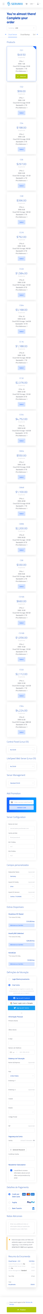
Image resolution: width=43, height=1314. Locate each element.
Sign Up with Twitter (23, 1008)
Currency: (13, 28)
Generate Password (19, 1150)
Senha (10, 1140)
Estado (10, 1108)
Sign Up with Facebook (23, 998)
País (9, 1071)
